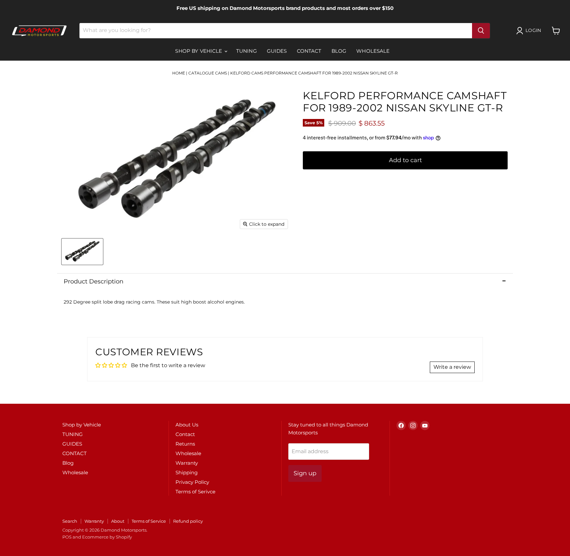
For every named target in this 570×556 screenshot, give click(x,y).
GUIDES (277, 51)
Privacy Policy (192, 482)
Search (69, 521)
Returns (185, 444)
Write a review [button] (452, 367)
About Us (186, 425)
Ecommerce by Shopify (107, 537)
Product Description (93, 281)
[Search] (481, 30)
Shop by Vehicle (199, 51)
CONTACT (309, 51)
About (117, 521)
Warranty (186, 463)
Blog (339, 51)
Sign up (305, 473)
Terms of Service (149, 521)
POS (67, 537)
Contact (185, 434)
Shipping (186, 472)
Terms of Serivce (195, 491)
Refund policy (188, 521)
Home (178, 73)
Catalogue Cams (207, 73)
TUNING (246, 51)
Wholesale (373, 51)
